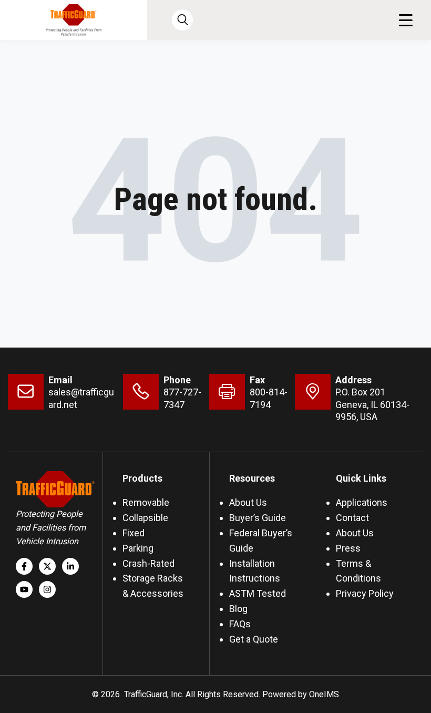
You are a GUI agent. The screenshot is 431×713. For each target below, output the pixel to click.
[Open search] (182, 19)
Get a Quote (253, 639)
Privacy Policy (365, 593)
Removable (145, 502)
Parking (137, 548)
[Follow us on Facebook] (24, 566)
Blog (238, 608)
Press (348, 548)
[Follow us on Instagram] (47, 589)
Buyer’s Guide (257, 517)
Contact (352, 517)
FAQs (240, 623)
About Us (248, 502)
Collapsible (145, 517)
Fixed (133, 532)
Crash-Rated (148, 563)
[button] (405, 20)
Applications (361, 502)
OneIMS (324, 694)
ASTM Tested (257, 593)
